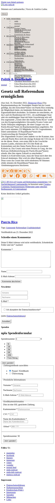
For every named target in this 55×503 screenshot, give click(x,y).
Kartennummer (10, 409)
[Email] (20, 171)
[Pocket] (16, 171)
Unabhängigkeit (33, 228)
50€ (8, 352)
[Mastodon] (3, 171)
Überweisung (17, 373)
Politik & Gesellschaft (16, 79)
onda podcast (11, 470)
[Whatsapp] (31, 176)
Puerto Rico (9, 222)
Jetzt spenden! (8, 363)
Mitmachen (11, 497)
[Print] (24, 171)
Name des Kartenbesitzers (15, 419)
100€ (9, 355)
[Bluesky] (7, 171)
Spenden (10, 495)
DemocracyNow (35, 103)
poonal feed (11, 467)
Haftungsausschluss (14, 487)
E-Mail (5, 301)
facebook (10, 455)
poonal (4, 85)
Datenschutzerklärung (16, 316)
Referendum (21, 228)
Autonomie (10, 228)
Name (3, 271)
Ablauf (7, 426)
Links (8, 499)
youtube (9, 465)
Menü (4, 14)
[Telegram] (37, 176)
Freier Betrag (12, 358)
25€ (8, 350)
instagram (10, 460)
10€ (8, 347)
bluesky (9, 458)
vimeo (9, 462)
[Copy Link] (29, 171)
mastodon (10, 453)
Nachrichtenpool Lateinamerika (14, 184)
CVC (6, 414)
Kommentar (7, 249)
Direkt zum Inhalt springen (12, 2)
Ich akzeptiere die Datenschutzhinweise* (23, 310)
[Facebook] (12, 171)
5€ (8, 344)
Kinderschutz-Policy (15, 490)
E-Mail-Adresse (7, 276)
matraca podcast (13, 474)
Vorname (7, 385)
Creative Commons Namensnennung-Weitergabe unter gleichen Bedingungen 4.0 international (26, 186)
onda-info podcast (13, 472)
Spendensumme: (8, 339)
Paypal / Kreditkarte (20, 371)
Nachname (8, 390)
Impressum (11, 492)
